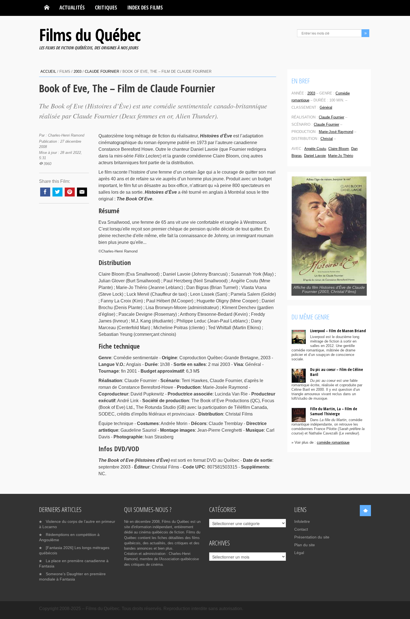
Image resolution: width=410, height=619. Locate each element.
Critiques (106, 7)
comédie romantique (333, 442)
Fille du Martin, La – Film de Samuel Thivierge (333, 411)
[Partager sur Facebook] (45, 192)
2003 (77, 71)
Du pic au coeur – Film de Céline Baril (336, 372)
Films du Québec (90, 34)
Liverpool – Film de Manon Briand (338, 330)
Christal (326, 139)
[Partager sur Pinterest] (70, 192)
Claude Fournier (102, 71)
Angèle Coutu (315, 149)
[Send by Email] (82, 192)
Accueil (48, 71)
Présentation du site (311, 537)
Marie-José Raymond (336, 132)
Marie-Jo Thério (340, 156)
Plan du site (304, 545)
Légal (299, 552)
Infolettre (302, 521)
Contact (301, 529)
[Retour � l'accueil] (46, 7)
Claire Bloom (338, 149)
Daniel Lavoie (315, 156)
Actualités (72, 7)
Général (326, 107)
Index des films (145, 7)
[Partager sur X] (57, 192)
